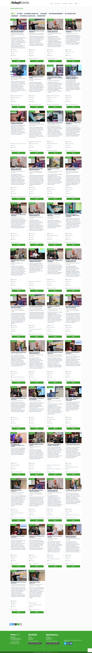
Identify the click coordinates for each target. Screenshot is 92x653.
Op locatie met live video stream (54, 468)
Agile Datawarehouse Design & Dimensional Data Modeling (18, 31)
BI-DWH (20, 14)
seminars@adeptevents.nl (16, 639)
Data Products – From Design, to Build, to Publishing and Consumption (73, 399)
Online (31, 331)
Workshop (41, 16)
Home (51, 3)
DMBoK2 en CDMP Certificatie (53, 124)
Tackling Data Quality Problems (73, 444)
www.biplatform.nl (49, 638)
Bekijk (18, 61)
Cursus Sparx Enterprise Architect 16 (16, 491)
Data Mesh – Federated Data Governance (54, 215)
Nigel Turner (69, 373)
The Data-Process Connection (36, 306)
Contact (71, 3)
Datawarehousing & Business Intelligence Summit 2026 (17, 123)
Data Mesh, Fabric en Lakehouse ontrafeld (55, 537)
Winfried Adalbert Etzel (53, 143)
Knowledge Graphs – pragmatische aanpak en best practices (17, 445)
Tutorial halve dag (27, 16)
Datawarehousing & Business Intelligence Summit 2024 (54, 445)
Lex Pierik (32, 419)
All (14, 13)
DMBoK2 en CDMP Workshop (16, 353)
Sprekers (65, 3)
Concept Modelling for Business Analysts (36, 77)
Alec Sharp (32, 51)
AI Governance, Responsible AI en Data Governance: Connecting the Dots (55, 77)
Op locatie (14, 55)
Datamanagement (56, 14)
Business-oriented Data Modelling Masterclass (53, 31)
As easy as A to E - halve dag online (73, 445)
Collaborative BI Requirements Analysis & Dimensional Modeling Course (17, 34)
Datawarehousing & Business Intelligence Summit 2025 (35, 261)
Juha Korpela (69, 97)
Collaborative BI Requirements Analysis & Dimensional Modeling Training (35, 172)
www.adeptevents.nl (15, 643)
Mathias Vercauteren (16, 97)
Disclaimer (57, 652)
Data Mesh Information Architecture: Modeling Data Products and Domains (72, 77)
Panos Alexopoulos (15, 465)
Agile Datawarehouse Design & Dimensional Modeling (36, 169)
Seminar (14, 16)
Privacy (53, 652)
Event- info (57, 3)
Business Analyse (31, 14)
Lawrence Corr (15, 51)
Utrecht (13, 53)
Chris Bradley (14, 373)
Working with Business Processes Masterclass (36, 31)
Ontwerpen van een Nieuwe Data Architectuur (73, 31)
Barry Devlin (50, 557)
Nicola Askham (70, 235)
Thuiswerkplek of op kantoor (36, 329)
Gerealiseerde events (16, 8)
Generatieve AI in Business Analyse (54, 169)
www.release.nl (31, 638)
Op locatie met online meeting (18, 377)
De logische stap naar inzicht (35, 400)
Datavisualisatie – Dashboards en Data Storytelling (36, 399)
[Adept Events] (19, 3)
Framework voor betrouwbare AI (54, 80)
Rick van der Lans (70, 51)
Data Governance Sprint (16, 76)
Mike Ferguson (70, 419)
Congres (43, 14)
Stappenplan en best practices (72, 33)
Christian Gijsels (51, 189)
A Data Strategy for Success (71, 354)
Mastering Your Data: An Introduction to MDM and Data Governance (72, 215)
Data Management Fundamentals (55, 122)
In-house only (70, 14)
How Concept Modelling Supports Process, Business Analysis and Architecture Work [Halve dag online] (36, 309)
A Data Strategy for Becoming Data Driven (72, 353)
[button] (65, 643)
